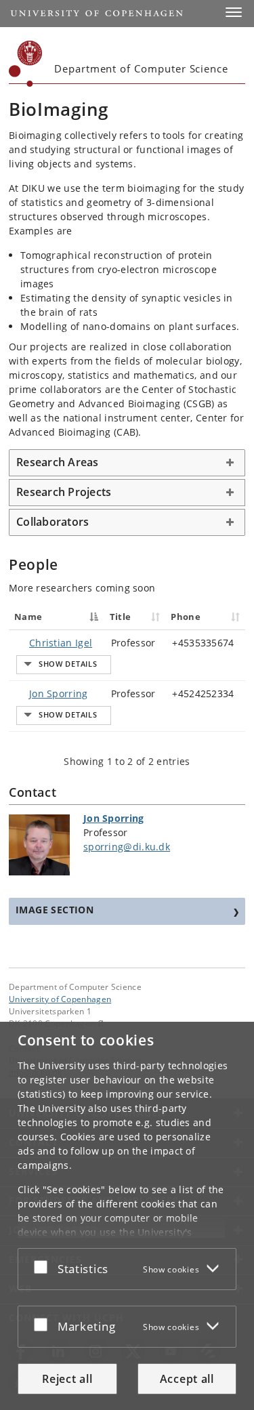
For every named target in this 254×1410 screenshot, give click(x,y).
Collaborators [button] (52, 521)
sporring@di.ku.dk (126, 846)
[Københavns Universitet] (26, 64)
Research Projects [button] (63, 491)
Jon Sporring (58, 693)
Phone (185, 616)
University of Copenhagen (60, 998)
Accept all (187, 1378)
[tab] (127, 463)
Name (28, 616)
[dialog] (127, 1216)
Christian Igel (60, 642)
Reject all (67, 1378)
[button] (233, 12)
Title (120, 616)
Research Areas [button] (57, 462)
